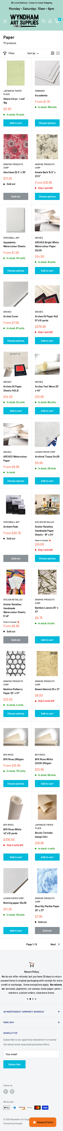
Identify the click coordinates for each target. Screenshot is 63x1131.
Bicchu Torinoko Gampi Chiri (44, 834)
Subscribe (14, 1064)
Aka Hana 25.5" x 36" (14, 172)
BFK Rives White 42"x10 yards (12, 831)
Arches (39, 237)
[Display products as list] (58, 53)
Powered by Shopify (12, 1123)
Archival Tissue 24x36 (47, 456)
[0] (57, 21)
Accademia (41, 95)
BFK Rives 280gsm (13, 759)
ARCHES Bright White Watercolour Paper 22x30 (47, 246)
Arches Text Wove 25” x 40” (47, 388)
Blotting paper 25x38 (14, 902)
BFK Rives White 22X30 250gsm (44, 761)
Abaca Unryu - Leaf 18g (14, 100)
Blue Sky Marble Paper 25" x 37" (47, 908)
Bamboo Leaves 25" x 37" (46, 609)
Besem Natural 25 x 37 (47, 689)
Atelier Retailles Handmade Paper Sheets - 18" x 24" (44, 530)
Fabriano (40, 90)
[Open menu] (5, 21)
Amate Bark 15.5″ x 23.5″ (45, 174)
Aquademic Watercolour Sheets (14, 244)
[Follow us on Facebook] (5, 1091)
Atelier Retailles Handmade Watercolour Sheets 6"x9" (14, 610)
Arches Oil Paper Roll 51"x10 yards (46, 318)
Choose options (47, 122)
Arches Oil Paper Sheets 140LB (12, 388)
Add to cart (16, 122)
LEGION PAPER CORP (45, 452)
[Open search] (43, 21)
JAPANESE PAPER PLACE (12, 92)
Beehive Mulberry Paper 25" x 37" (13, 691)
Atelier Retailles (44, 522)
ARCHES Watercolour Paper (15, 458)
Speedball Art (11, 237)
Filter (12, 53)
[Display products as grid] (52, 53)
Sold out (15, 196)
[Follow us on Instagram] (12, 1091)
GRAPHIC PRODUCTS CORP (13, 166)
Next (53, 944)
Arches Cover (10, 316)
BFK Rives (8, 754)
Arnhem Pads (10, 526)
